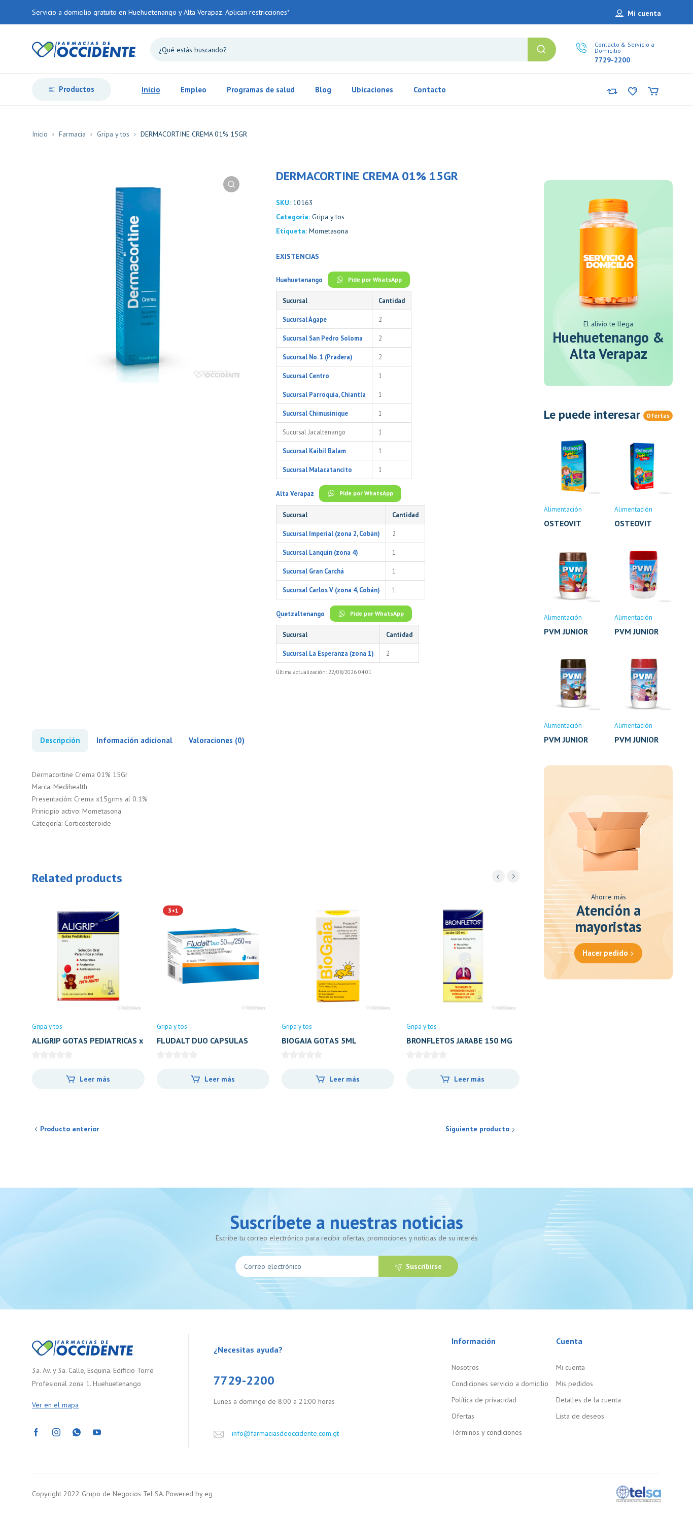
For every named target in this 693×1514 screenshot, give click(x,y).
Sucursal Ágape (305, 319)
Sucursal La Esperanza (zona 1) (328, 653)
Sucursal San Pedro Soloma (323, 338)
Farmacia (72, 134)
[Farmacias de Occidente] (84, 48)
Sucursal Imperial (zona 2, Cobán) (331, 533)
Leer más (95, 1079)
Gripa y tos (113, 134)
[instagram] (56, 1432)
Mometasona (328, 230)
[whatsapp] (76, 1432)
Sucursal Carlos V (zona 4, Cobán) (331, 590)
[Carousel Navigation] (505, 876)
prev (498, 876)
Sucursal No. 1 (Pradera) (317, 357)
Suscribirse (424, 1266)
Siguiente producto (477, 1128)
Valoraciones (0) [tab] (217, 740)
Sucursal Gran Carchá (313, 571)
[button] (231, 184)
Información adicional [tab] (134, 740)
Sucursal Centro (306, 376)
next (513, 876)
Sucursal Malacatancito (317, 469)
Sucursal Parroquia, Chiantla (324, 394)
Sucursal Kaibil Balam (314, 451)
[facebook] (36, 1432)
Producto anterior (69, 1128)
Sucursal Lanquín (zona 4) (320, 552)
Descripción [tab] (60, 740)
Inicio (40, 134)
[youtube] (97, 1432)
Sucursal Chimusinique (315, 413)
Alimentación (563, 509)
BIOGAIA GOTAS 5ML (319, 1040)
